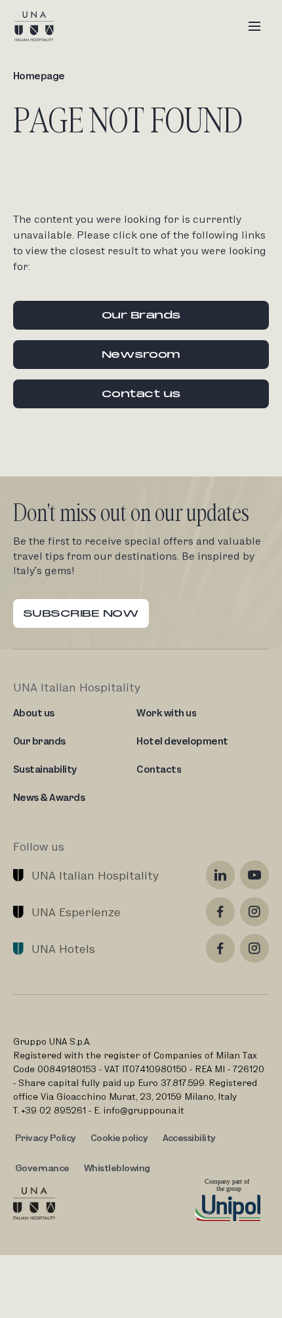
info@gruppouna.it (143, 1110)
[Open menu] (254, 26)
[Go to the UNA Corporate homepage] (34, 1203)
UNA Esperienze (76, 912)
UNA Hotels (63, 948)
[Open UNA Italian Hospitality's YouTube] (254, 875)
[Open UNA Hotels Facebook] (220, 948)
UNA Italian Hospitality (95, 875)
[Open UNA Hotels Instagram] (254, 948)
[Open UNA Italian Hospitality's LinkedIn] (220, 875)
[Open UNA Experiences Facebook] (220, 911)
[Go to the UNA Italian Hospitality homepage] (44, 26)
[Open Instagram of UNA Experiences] (254, 911)
